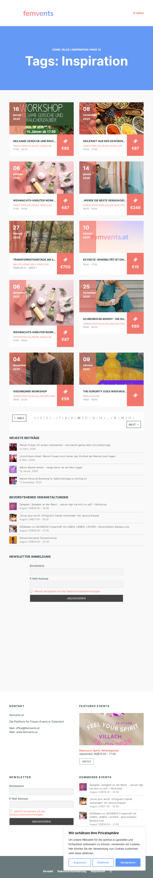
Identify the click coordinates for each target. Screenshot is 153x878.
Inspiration (80, 49)
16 (122, 417)
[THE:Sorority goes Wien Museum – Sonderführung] (111, 368)
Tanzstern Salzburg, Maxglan (32, 145)
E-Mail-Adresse (39, 578)
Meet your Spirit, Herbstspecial (99, 750)
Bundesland (37, 565)
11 (86, 417)
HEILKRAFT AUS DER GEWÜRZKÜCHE (107, 141)
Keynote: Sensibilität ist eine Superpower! (114, 259)
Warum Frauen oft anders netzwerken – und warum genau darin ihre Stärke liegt (65, 445)
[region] (104, 849)
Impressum (98, 871)
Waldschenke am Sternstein (31, 264)
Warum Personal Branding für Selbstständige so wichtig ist (53, 478)
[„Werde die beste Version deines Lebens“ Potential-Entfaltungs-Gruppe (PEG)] (111, 177)
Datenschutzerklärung (71, 871)
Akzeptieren (128, 862)
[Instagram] (110, 871)
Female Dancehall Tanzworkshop (38, 538)
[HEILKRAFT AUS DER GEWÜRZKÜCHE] (111, 118)
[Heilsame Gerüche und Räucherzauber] (41, 118)
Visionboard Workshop (30, 391)
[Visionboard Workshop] (41, 368)
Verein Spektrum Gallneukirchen (104, 205)
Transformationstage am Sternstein (40, 259)
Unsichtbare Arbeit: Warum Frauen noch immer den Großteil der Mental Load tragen (67, 456)
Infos (86, 761)
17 (129, 417)
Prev (20, 418)
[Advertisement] (76, 637)
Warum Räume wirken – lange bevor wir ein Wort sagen (51, 467)
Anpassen (80, 862)
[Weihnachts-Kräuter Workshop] (41, 177)
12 (93, 417)
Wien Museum (91, 396)
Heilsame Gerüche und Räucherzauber (41, 141)
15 (114, 417)
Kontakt (48, 871)
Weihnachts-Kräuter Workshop (37, 200)
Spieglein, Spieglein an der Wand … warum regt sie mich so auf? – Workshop (63, 504)
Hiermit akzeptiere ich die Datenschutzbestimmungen (67, 591)
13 (100, 417)
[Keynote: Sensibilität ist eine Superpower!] (111, 236)
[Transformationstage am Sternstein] (41, 236)
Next (132, 424)
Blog (66, 49)
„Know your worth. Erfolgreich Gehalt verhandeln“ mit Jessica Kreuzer (59, 515)
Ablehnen (103, 862)
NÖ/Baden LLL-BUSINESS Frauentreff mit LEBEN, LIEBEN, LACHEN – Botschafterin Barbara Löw (74, 526)
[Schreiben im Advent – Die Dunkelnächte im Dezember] (111, 295)
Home (56, 49)
